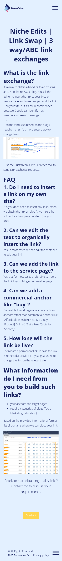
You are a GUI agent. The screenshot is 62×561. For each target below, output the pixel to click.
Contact (31, 515)
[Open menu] (55, 8)
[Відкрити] (56, 553)
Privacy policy (41, 555)
